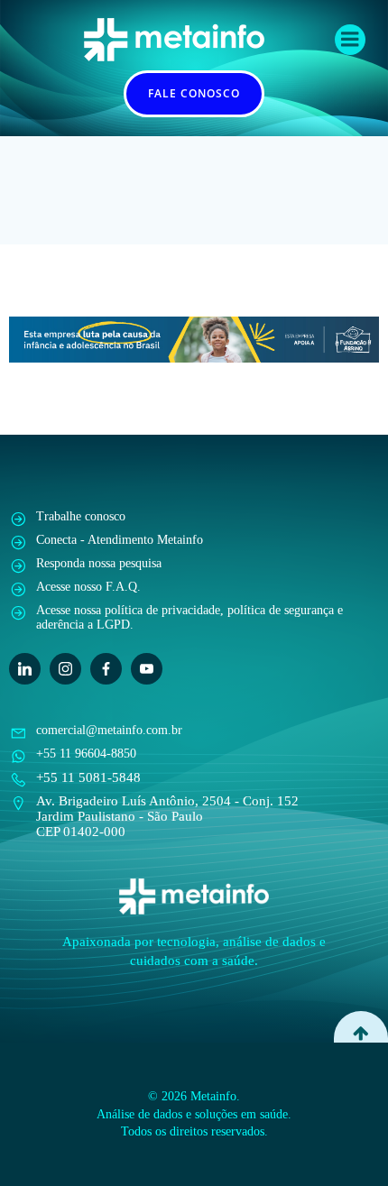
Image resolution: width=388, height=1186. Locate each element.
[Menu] (350, 39)
